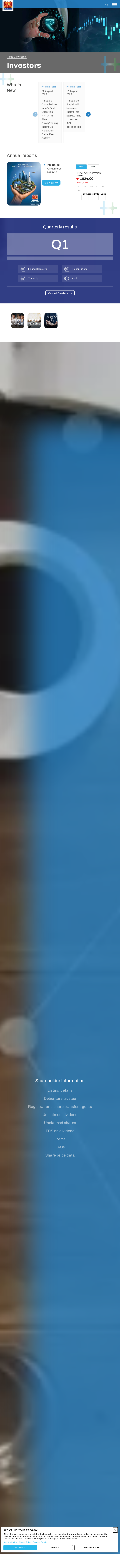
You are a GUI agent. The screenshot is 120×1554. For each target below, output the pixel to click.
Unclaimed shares (60, 1123)
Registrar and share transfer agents (60, 1107)
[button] (115, 1529)
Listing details (60, 1090)
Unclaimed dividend (60, 1115)
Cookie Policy (10, 1542)
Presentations (80, 269)
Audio (75, 278)
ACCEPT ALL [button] (20, 1547)
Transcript (33, 278)
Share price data (60, 1155)
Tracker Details (40, 1542)
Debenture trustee (60, 1099)
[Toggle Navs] (114, 4)
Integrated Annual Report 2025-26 (55, 169)
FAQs (60, 1147)
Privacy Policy (25, 1542)
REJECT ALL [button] (56, 1547)
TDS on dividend (60, 1131)
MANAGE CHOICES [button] (91, 1547)
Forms (60, 1139)
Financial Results (37, 269)
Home (10, 57)
